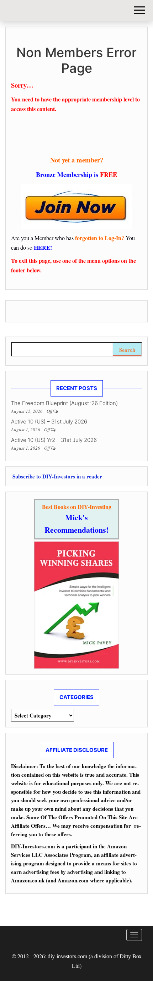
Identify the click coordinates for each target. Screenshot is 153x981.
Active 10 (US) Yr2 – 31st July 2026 (54, 440)
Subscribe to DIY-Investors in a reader (56, 476)
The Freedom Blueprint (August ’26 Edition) (64, 403)
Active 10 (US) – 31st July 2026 (49, 421)
